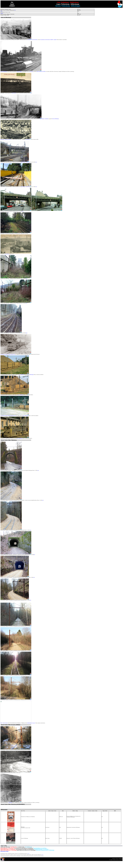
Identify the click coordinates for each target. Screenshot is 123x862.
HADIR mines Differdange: (5, 847)
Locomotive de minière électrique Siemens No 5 (8, 354)
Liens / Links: (4, 845)
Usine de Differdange (6, 17)
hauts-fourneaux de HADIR (41, 71)
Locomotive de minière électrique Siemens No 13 (8, 415)
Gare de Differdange (4, 71)
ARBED (2, 13)
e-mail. (28, 853)
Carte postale (27, 139)
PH (14, 10)
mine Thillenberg (21, 374)
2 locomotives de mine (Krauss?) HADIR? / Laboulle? (48, 39)
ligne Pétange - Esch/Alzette (44, 118)
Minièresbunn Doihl (4, 851)
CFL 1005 (31, 71)
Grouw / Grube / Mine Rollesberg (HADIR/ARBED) (13, 804)
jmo (36, 186)
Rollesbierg (10, 802)
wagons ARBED (19, 71)
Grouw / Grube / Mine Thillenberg (9, 440)
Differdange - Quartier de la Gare (6, 139)
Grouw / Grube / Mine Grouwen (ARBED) (10, 724)
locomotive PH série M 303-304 (32, 39)
